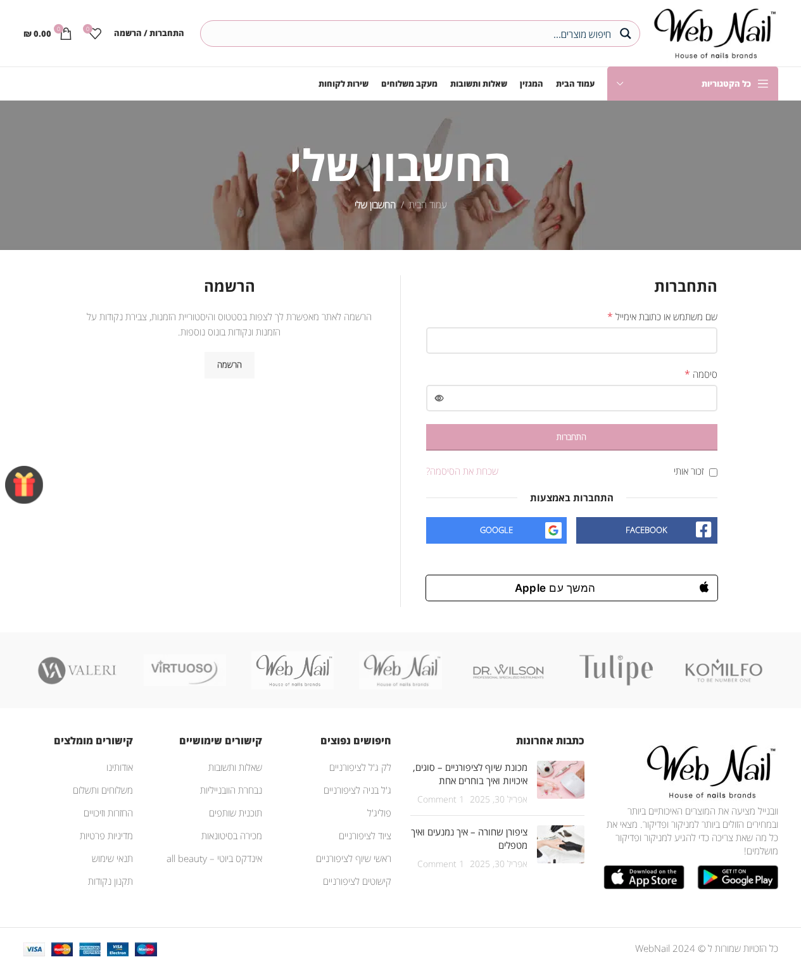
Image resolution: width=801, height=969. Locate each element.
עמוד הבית (428, 204)
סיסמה (700, 374)
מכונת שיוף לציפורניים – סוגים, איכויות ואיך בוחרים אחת (470, 774)
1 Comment (440, 799)
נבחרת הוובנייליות (231, 790)
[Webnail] (292, 670)
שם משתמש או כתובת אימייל (662, 316)
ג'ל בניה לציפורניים (357, 790)
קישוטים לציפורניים (357, 881)
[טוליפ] (616, 670)
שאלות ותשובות (235, 767)
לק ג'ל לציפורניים (360, 767)
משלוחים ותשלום (103, 790)
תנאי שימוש (112, 858)
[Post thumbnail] (560, 783)
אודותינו (119, 767)
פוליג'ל (379, 812)
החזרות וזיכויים (108, 812)
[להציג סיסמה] (439, 398)
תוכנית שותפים (235, 812)
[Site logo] (712, 31)
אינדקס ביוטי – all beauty (214, 858)
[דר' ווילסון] (508, 670)
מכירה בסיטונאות (231, 835)
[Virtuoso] (185, 670)
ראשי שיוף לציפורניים (353, 858)
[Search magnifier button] (627, 33)
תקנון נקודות (110, 881)
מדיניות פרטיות (106, 835)
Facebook (646, 529)
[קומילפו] (724, 670)
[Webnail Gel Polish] (400, 670)
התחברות (571, 436)
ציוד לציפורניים (365, 835)
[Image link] (708, 770)
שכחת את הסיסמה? (462, 471)
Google (496, 529)
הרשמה (229, 364)
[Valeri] (77, 670)
